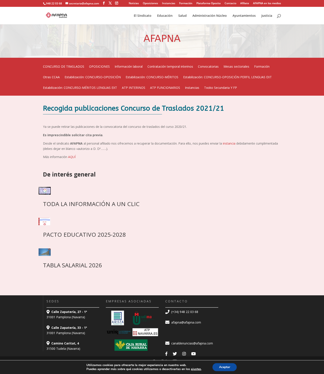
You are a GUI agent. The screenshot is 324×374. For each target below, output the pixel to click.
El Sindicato (142, 16)
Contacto (230, 3)
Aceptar (224, 367)
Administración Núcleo (209, 16)
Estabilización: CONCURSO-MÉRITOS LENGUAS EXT (80, 88)
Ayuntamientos (244, 16)
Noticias (134, 3)
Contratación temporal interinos (170, 67)
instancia (229, 143)
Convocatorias (208, 67)
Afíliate (244, 3)
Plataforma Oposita (208, 3)
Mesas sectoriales (236, 67)
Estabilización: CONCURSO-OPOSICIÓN (93, 77)
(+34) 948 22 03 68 (184, 312)
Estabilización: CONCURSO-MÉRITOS (152, 77)
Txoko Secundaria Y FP (220, 88)
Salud (182, 16)
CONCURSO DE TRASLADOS (63, 67)
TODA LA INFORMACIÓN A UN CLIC (91, 204)
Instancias (168, 3)
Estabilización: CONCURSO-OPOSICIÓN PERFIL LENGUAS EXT (227, 77)
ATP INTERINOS (133, 88)
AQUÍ (72, 157)
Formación (185, 3)
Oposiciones (150, 3)
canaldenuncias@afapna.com (191, 343)
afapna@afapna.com (185, 322)
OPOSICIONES (99, 67)
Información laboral (129, 67)
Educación (165, 16)
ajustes (196, 369)
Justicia (266, 16)
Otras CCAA (51, 77)
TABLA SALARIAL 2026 (72, 265)
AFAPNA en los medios (267, 3)
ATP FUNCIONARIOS (165, 88)
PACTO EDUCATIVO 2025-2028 (84, 234)
